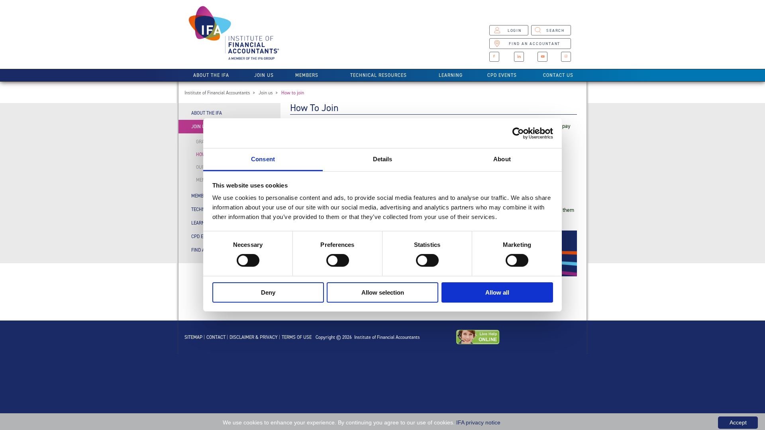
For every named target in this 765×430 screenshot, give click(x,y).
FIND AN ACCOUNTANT (534, 43)
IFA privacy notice (478, 422)
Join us (264, 75)
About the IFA (211, 75)
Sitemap (193, 337)
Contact (216, 337)
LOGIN (515, 30)
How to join (292, 93)
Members (306, 75)
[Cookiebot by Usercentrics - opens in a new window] (518, 133)
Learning (451, 75)
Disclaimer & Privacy (254, 337)
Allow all (497, 292)
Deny (268, 292)
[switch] (337, 260)
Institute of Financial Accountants (217, 93)
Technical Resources (378, 75)
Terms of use (297, 337)
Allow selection (382, 292)
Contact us (558, 75)
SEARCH (555, 30)
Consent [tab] (263, 159)
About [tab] (502, 159)
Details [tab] (382, 159)
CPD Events (502, 75)
